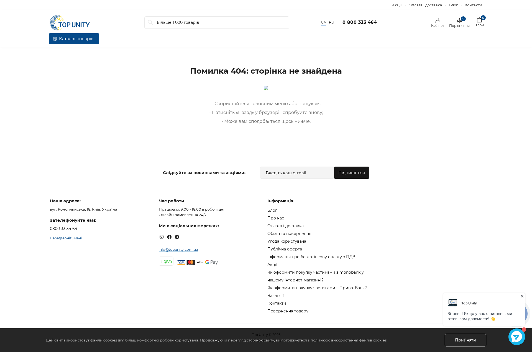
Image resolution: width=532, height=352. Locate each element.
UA (323, 22)
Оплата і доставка (425, 5)
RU (331, 22)
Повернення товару (287, 311)
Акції (397, 5)
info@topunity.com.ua (178, 249)
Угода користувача (286, 241)
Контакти (473, 5)
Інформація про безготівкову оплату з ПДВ (311, 256)
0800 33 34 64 (63, 228)
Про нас (275, 218)
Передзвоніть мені (66, 238)
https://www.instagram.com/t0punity (161, 236)
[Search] (150, 22)
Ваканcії (275, 295)
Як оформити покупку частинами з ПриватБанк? (317, 287)
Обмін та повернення (289, 233)
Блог (453, 5)
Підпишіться (351, 172)
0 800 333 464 (359, 22)
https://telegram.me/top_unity (177, 236)
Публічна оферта (284, 249)
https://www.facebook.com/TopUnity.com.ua (169, 236)
